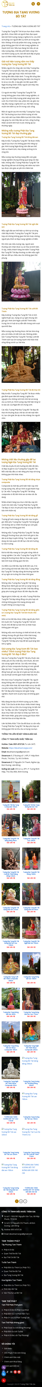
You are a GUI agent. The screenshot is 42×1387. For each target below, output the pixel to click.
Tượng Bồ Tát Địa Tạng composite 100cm (11, 806)
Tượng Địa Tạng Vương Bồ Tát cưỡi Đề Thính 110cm (31, 1154)
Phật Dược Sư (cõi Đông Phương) (17, 1327)
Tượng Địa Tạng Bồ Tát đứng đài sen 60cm (31, 909)
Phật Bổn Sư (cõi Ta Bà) (13, 1331)
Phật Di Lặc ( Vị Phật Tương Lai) (16, 1317)
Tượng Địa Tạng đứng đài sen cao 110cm (31, 1013)
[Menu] (38, 4)
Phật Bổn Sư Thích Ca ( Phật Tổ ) (17, 1267)
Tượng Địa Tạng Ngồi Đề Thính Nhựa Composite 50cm (10, 1083)
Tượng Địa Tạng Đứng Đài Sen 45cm (11, 1013)
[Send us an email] (11, 1372)
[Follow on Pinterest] (15, 1372)
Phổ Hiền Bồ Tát (10, 1289)
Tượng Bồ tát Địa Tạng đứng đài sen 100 (31, 806)
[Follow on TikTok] (7, 1372)
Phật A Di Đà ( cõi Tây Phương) (16, 1335)
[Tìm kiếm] (33, 4)
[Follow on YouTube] (19, 1372)
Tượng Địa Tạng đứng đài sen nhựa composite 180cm (11, 1048)
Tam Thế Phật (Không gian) (13, 1322)
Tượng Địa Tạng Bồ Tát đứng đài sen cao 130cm (11, 943)
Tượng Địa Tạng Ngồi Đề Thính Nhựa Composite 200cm (31, 1048)
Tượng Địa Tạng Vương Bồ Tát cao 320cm (11, 1153)
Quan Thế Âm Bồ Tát (12, 1253)
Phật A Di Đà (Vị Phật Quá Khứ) (16, 1310)
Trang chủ (6, 26)
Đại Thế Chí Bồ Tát (11, 1257)
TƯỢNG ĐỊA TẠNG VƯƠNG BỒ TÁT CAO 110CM (10, 1119)
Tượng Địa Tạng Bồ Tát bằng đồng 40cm (11, 839)
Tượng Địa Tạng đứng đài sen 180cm (31, 978)
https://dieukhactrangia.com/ (20, 748)
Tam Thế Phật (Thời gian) (12, 1305)
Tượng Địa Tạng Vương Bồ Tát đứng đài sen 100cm (11, 1190)
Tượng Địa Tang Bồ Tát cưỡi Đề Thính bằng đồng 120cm (11, 874)
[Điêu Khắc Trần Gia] (15, 4)
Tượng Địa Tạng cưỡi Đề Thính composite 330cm (10, 979)
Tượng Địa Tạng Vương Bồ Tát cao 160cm (31, 1118)
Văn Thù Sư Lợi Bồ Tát (13, 1293)
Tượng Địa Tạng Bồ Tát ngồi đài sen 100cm (31, 942)
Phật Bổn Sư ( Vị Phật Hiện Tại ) (16, 1314)
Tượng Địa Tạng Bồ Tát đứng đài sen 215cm (11, 909)
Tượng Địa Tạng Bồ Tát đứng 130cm (31, 873)
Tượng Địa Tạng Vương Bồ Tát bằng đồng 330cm (31, 1083)
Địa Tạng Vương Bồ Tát (13, 1275)
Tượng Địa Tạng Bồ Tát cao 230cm (31, 839)
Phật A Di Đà (9, 1250)
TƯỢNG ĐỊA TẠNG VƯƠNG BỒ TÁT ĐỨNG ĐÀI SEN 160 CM (31, 1190)
